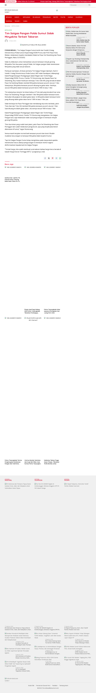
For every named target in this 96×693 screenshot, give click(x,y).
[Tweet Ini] (48, 158)
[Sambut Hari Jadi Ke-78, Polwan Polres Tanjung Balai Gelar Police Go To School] (13, 171)
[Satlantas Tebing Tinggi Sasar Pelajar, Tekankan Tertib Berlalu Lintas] (53, 387)
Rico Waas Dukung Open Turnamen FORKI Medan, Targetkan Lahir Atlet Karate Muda (53, 641)
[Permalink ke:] (6, 41)
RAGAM (17, 21)
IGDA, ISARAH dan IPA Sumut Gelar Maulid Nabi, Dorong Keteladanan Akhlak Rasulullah (83, 41)
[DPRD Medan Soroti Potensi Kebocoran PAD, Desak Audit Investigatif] (77, 648)
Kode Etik (31, 685)
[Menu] (6, 5)
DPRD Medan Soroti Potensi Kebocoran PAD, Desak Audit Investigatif (82, 653)
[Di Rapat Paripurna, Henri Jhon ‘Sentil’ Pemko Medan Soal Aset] (77, 553)
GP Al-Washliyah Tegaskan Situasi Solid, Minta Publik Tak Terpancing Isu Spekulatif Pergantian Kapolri (23, 670)
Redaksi (54, 685)
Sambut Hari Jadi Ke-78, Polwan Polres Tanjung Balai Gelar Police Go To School (12, 179)
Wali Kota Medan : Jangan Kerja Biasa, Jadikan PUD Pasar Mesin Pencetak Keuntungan (82, 106)
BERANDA (9, 17)
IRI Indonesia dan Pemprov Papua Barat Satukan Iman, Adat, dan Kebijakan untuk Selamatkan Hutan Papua (18, 628)
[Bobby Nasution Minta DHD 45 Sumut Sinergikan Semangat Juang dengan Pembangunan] (78, 87)
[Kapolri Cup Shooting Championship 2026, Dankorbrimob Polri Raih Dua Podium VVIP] (78, 61)
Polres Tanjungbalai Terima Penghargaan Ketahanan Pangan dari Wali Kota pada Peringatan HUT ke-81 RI (13, 462)
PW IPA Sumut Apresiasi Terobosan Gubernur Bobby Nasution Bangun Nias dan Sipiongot (82, 80)
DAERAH (70, 17)
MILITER (55, 17)
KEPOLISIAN (26, 17)
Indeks (25, 21)
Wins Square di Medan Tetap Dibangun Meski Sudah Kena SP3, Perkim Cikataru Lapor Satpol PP (83, 641)
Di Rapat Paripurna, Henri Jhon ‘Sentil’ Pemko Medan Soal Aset (76, 628)
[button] (89, 4)
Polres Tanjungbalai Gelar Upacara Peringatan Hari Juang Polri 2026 (52, 311)
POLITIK (63, 17)
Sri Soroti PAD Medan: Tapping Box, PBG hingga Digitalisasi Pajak (83, 663)
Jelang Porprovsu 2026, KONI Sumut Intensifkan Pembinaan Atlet (52, 663)
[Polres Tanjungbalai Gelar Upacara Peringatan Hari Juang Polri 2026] (53, 237)
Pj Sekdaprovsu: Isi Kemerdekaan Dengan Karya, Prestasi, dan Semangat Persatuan (52, 653)
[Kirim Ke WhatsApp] (60, 158)
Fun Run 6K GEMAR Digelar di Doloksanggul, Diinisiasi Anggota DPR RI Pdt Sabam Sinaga (46, 628)
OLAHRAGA (79, 17)
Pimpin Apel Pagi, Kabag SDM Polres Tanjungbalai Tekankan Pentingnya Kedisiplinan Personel (61, 1)
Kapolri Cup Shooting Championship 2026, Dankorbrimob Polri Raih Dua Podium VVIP (83, 67)
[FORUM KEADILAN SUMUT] (13, 11)
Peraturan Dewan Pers (43, 685)
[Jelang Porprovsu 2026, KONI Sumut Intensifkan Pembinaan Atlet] (47, 659)
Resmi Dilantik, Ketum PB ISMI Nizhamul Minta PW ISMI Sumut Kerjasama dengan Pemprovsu (82, 54)
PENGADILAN (47, 17)
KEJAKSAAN (36, 17)
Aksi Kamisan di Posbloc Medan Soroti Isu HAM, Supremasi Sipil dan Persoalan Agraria (23, 657)
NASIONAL (9, 21)
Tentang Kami (63, 685)
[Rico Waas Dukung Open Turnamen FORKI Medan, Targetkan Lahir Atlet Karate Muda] (47, 635)
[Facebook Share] (45, 158)
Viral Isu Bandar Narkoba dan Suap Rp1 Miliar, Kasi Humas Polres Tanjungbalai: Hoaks (33, 462)
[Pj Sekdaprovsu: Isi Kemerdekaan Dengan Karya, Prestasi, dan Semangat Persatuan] (47, 648)
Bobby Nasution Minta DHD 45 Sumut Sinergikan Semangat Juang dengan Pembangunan (82, 93)
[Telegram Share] (56, 158)
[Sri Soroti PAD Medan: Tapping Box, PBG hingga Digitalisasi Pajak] (77, 659)
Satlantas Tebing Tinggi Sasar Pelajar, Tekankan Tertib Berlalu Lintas (51, 462)
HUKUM (17, 17)
